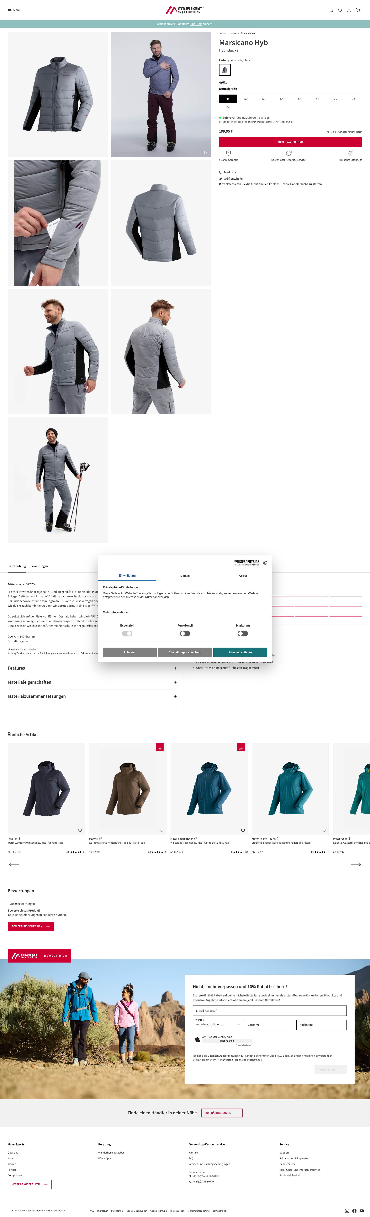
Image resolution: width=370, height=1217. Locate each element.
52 (263, 99)
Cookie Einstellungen (136, 1211)
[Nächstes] (356, 864)
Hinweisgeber (177, 1211)
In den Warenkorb (290, 142)
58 (317, 99)
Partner (12, 1170)
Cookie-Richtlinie (158, 1211)
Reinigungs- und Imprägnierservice (299, 1170)
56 (299, 99)
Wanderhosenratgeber (111, 1153)
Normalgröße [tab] (228, 89)
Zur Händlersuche (218, 1113)
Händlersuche (287, 1164)
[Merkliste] (80, 830)
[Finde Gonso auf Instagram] (347, 1211)
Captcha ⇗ (244, 1045)
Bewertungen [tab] (21, 890)
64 (228, 107)
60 (335, 99)
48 (228, 99)
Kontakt (193, 1153)
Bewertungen (39, 566)
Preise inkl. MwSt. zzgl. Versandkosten (344, 132)
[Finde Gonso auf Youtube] (362, 1211)
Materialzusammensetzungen (37, 696)
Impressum (102, 1211)
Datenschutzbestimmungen (224, 1056)
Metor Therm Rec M (182, 838)
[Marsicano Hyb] (58, 94)
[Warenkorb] (357, 10)
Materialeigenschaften (29, 682)
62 (353, 99)
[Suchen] (331, 10)
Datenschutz (117, 1211)
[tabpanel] (290, 103)
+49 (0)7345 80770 (203, 1182)
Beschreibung (17, 566)
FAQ (191, 1158)
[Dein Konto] (349, 10)
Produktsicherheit (290, 1175)
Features (16, 668)
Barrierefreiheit (220, 1211)
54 (281, 99)
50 (245, 99)
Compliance (15, 1175)
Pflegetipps (104, 1158)
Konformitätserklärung (198, 1211)
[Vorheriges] (14, 864)
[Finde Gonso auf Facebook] (354, 1211)
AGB (281, 1056)
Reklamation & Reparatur (294, 1158)
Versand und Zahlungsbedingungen (209, 1164)
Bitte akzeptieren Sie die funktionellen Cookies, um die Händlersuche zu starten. (271, 184)
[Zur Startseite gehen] (185, 10)
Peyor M (13, 838)
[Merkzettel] (340, 10)
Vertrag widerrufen (26, 1184)
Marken (12, 1164)
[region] (109, 287)
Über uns (13, 1153)
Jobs (10, 1158)
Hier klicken (227, 1041)
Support (284, 1153)
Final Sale (196, 24)
